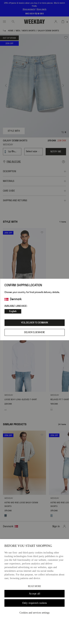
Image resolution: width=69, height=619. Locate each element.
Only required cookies (34, 603)
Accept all (34, 593)
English (13, 311)
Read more (34, 586)
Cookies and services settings (34, 612)
